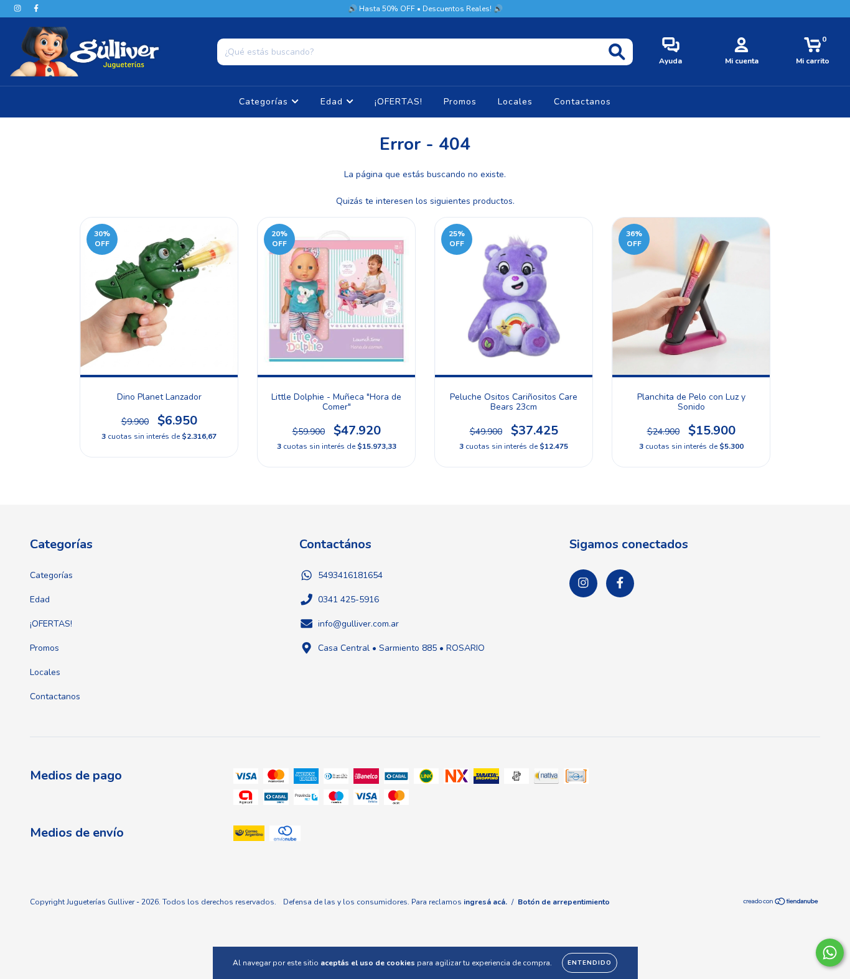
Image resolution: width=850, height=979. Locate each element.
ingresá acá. (485, 902)
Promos (460, 102)
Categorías (265, 102)
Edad (333, 102)
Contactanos (582, 102)
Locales (515, 102)
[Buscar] (617, 52)
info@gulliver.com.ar (358, 624)
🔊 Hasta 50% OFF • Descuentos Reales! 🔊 (425, 9)
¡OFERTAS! (399, 102)
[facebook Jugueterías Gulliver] (36, 8)
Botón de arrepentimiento (564, 902)
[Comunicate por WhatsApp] (830, 953)
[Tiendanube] (781, 903)
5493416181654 (350, 575)
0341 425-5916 (348, 599)
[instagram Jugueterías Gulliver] (18, 8)
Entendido (589, 962)
